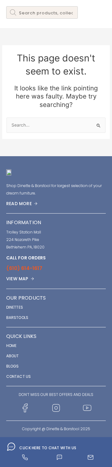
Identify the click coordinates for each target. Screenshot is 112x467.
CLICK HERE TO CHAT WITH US (47, 447)
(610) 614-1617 (24, 268)
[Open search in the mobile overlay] (42, 12)
